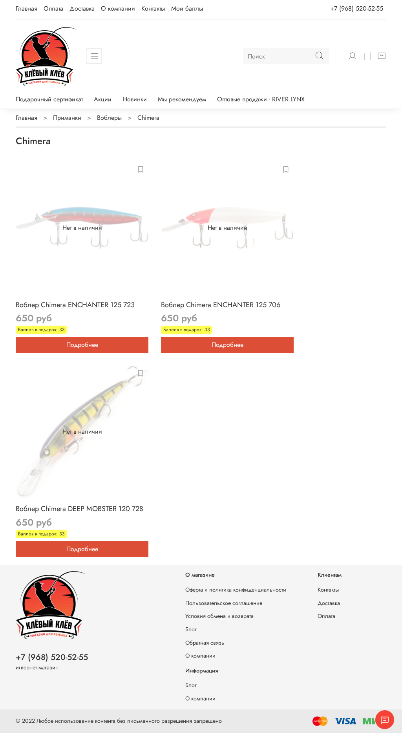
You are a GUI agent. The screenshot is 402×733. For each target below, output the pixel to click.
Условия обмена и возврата (219, 616)
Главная (26, 8)
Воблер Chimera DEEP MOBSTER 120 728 (79, 509)
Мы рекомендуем (182, 99)
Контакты (153, 8)
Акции (102, 99)
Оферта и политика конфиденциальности (235, 590)
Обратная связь (204, 643)
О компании (118, 8)
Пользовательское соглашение (223, 603)
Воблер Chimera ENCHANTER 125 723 (75, 305)
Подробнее (82, 344)
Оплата (53, 8)
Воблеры (109, 117)
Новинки (135, 99)
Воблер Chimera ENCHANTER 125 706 (220, 305)
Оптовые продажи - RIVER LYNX (261, 99)
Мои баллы (187, 8)
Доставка (82, 8)
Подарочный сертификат (49, 99)
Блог (191, 629)
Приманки (67, 117)
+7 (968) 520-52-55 (356, 8)
